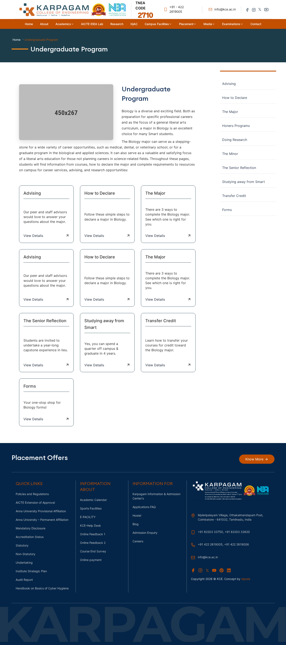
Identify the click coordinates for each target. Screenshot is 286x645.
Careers (138, 541)
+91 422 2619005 (210, 544)
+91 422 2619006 (236, 544)
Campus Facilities (157, 24)
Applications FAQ (144, 507)
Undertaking (24, 562)
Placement (186, 24)
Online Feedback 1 (92, 534)
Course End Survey (93, 551)
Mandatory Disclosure (30, 528)
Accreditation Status (30, 537)
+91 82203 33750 (210, 532)
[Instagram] (254, 9)
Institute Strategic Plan (31, 571)
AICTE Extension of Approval (35, 502)
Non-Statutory (25, 554)
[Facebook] (247, 9)
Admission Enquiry (145, 532)
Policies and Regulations (32, 494)
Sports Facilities (91, 508)
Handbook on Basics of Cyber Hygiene (42, 588)
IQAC (134, 24)
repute (245, 579)
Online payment (91, 560)
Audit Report (24, 579)
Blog (136, 524)
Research (116, 24)
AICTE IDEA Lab (92, 24)
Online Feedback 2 (93, 542)
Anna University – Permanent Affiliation (42, 519)
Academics (63, 24)
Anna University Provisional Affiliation (41, 511)
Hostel (137, 515)
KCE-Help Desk (90, 525)
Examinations (231, 24)
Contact (255, 24)
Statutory (22, 545)
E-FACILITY (87, 517)
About (44, 24)
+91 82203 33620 (237, 532)
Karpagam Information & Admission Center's (156, 496)
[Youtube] (266, 9)
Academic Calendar (93, 500)
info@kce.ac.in (208, 557)
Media (208, 24)
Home (29, 24)
